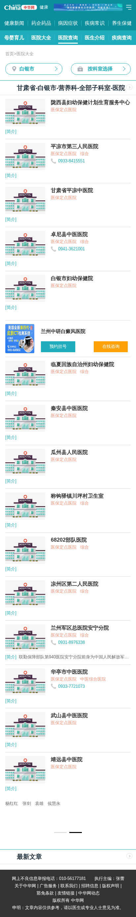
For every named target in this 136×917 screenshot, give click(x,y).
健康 (44, 7)
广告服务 (48, 885)
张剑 (26, 803)
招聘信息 (89, 885)
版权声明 (110, 885)
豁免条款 (45, 893)
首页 (9, 53)
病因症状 (68, 23)
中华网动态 (89, 893)
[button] (60, 832)
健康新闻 (14, 23)
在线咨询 (110, 346)
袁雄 (39, 803)
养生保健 (122, 23)
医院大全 (41, 37)
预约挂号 (58, 346)
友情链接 (66, 893)
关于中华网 (25, 885)
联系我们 (69, 885)
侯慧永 (54, 803)
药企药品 (41, 23)
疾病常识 (95, 23)
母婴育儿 (14, 37)
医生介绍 (95, 37)
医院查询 (68, 37)
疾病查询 (122, 37)
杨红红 (11, 803)
